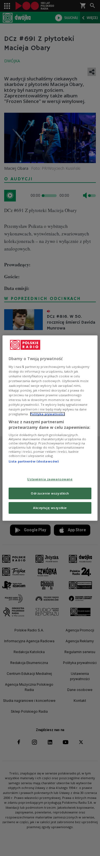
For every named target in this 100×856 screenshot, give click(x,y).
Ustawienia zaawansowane (49, 479)
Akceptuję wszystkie (50, 508)
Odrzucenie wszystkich (50, 493)
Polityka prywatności (47, 414)
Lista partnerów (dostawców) (34, 461)
